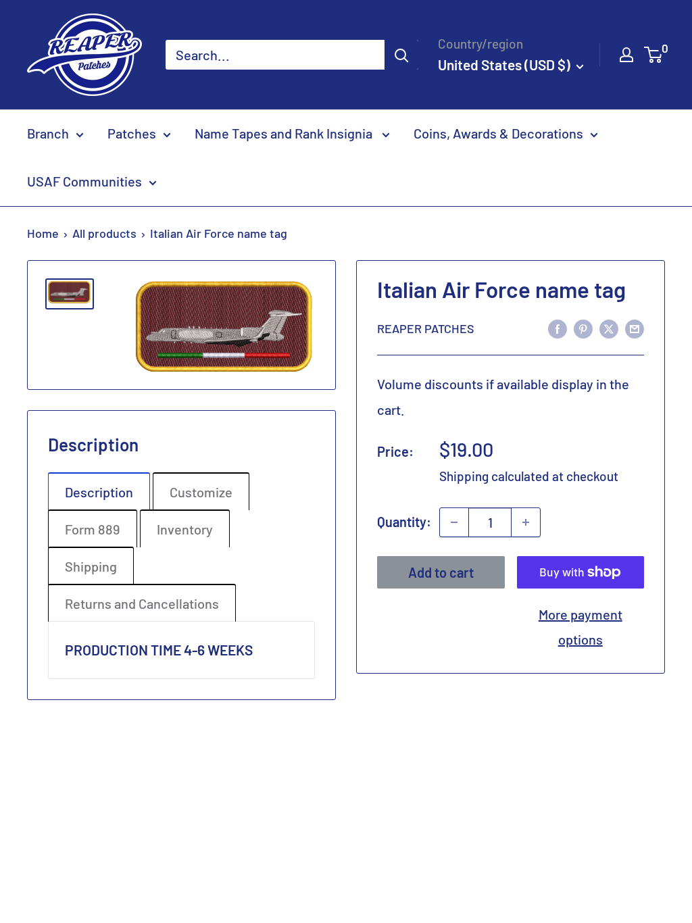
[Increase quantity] (526, 522)
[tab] (99, 491)
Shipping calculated (494, 476)
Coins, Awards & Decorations (498, 133)
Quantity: (404, 522)
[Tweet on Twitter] (608, 327)
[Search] (401, 55)
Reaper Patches (425, 328)
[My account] (626, 54)
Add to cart (441, 572)
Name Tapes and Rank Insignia (285, 133)
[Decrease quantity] (454, 522)
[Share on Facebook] (557, 327)
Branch (48, 133)
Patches (131, 133)
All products (104, 233)
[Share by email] (634, 327)
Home (43, 233)
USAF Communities (84, 181)
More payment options (580, 626)
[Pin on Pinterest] (583, 327)
